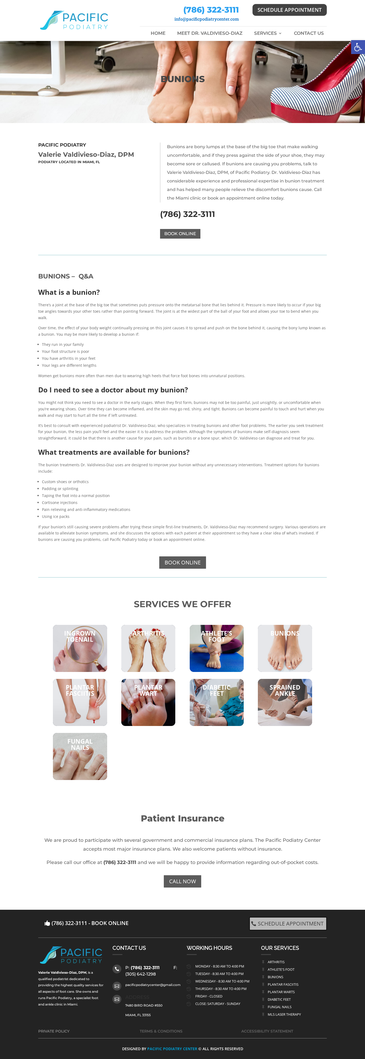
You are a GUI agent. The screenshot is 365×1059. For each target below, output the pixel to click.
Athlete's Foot (281, 969)
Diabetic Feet (279, 999)
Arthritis (276, 961)
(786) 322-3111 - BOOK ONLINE (90, 923)
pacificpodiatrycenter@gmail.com (153, 985)
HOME (158, 33)
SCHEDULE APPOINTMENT (290, 9)
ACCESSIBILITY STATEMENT (267, 1031)
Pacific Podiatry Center (172, 1048)
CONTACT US (309, 33)
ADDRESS (137, 997)
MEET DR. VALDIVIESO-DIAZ (209, 33)
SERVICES (265, 33)
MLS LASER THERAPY (284, 1014)
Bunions (275, 976)
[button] (358, 47)
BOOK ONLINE (180, 233)
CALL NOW (182, 881)
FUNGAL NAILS (280, 1006)
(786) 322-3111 (211, 10)
